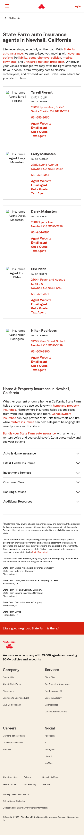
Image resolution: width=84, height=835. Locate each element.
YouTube (49, 763)
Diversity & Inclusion (13, 742)
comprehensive (39, 57)
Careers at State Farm (14, 736)
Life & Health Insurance (19, 463)
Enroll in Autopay (53, 698)
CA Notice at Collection (14, 801)
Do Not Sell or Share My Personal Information (25, 808)
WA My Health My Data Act (16, 794)
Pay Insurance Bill (53, 691)
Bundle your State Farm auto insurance (29, 433)
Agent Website (41, 123)
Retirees (7, 749)
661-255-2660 (40, 117)
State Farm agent (40, 552)
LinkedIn (49, 756)
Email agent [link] (39, 127)
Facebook (50, 736)
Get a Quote (39, 131)
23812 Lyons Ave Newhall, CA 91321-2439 (47, 224)
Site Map (46, 784)
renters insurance (22, 422)
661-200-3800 (40, 351)
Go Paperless (51, 705)
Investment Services (17, 472)
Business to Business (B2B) (16, 698)
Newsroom (8, 691)
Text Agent (38, 135)
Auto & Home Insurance (19, 453)
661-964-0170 (40, 232)
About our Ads (10, 777)
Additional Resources (17, 501)
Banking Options (14, 492)
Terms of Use (9, 784)
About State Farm (12, 684)
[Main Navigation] (7, 6)
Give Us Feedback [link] (12, 705)
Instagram (50, 749)
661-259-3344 (40, 175)
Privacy (27, 777)
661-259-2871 (40, 294)
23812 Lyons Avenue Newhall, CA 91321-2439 (47, 166)
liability (22, 57)
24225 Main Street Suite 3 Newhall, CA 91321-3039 (48, 343)
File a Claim (50, 677)
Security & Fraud (50, 777)
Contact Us (8, 677)
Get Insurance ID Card (56, 711)
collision (56, 57)
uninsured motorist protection (44, 61)
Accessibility (30, 784)
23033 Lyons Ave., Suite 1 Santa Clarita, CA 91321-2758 (50, 109)
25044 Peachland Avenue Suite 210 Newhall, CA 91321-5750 (48, 284)
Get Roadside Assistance (57, 684)
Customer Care (13, 482)
